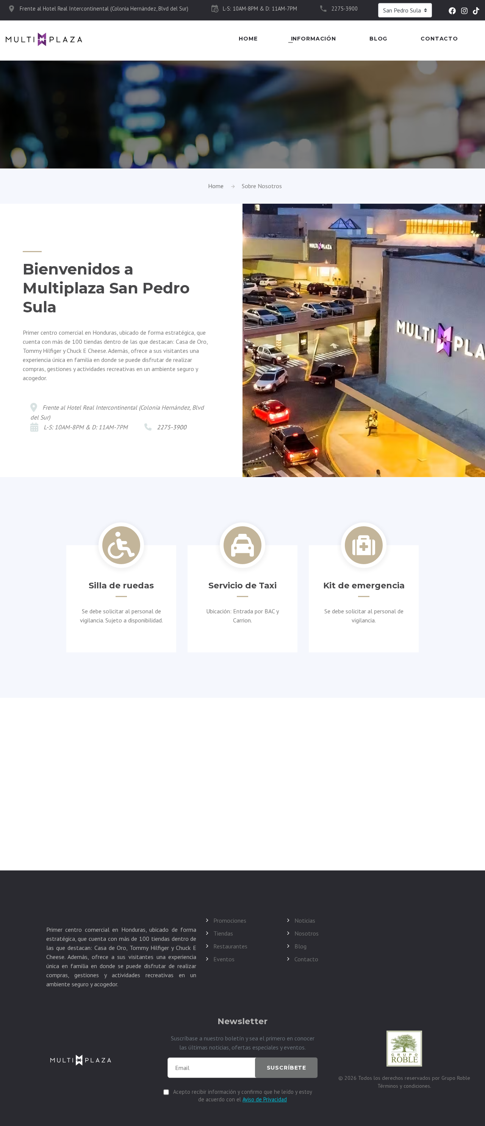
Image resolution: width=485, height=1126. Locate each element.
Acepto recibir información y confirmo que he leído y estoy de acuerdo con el (242, 1095)
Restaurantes (230, 946)
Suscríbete (286, 1067)
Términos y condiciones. (404, 1085)
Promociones (229, 920)
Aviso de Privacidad (264, 1099)
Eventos (224, 959)
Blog (378, 39)
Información (313, 39)
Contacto (439, 39)
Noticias (304, 920)
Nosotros (306, 933)
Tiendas (223, 933)
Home (248, 39)
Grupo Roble (455, 1078)
